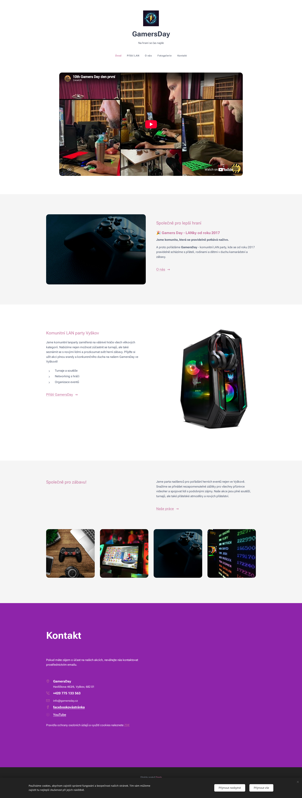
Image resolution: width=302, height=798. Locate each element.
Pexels (159, 777)
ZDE (127, 725)
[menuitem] (119, 55)
